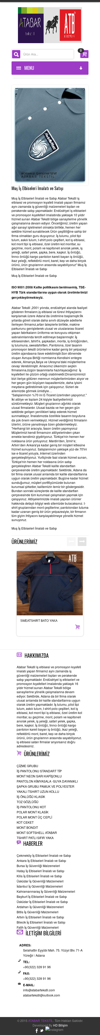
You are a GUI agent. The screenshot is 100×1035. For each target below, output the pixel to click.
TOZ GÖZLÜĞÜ (27, 801)
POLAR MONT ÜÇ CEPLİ (34, 817)
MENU (28, 67)
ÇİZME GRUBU (27, 766)
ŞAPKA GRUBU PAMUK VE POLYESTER (45, 786)
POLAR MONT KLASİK (32, 812)
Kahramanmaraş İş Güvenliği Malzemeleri (46, 891)
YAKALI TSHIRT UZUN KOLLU (38, 791)
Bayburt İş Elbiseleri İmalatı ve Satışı (42, 896)
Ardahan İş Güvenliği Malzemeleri (40, 907)
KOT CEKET (25, 822)
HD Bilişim (60, 1025)
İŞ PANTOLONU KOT (31, 807)
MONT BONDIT (27, 827)
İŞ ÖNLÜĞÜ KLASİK (31, 796)
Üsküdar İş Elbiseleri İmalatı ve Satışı (42, 901)
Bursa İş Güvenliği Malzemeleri (38, 865)
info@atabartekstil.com (39, 990)
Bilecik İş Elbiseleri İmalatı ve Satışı (41, 922)
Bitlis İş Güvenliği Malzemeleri (37, 912)
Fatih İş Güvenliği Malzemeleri (38, 927)
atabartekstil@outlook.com (41, 995)
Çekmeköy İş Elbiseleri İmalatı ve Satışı (44, 855)
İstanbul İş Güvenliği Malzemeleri (40, 886)
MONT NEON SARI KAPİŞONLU (39, 776)
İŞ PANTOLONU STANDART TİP (39, 771)
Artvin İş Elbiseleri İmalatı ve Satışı (40, 917)
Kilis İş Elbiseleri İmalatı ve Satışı (39, 876)
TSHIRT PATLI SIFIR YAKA (35, 837)
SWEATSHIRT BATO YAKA (38, 621)
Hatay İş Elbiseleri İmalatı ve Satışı (40, 871)
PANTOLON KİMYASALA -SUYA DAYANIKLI (47, 781)
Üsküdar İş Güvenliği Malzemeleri (40, 881)
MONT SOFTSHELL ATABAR (37, 832)
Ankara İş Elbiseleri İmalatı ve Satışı (41, 860)
